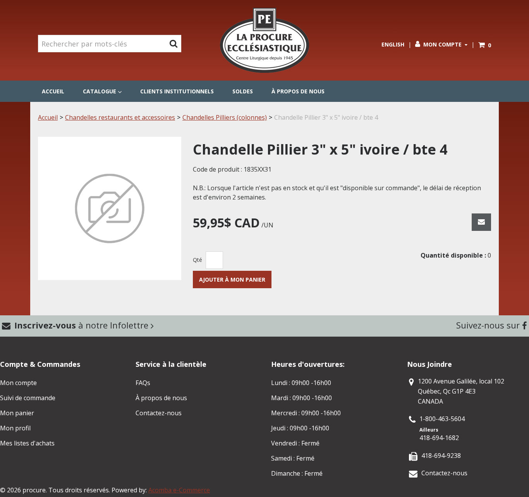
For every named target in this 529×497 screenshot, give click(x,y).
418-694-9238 (441, 455)
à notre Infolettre (82, 325)
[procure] (264, 40)
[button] (484, 45)
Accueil (53, 91)
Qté (197, 259)
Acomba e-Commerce (179, 490)
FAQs (143, 382)
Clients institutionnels (177, 91)
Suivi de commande (27, 398)
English (392, 44)
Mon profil (15, 428)
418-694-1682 (439, 437)
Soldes (242, 91)
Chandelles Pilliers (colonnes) (224, 117)
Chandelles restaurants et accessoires (120, 117)
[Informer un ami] (481, 222)
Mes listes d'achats (27, 443)
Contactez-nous (159, 413)
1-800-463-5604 (442, 418)
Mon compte (442, 44)
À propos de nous (298, 91)
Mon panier (17, 413)
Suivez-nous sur (489, 325)
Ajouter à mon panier (232, 279)
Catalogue (99, 91)
